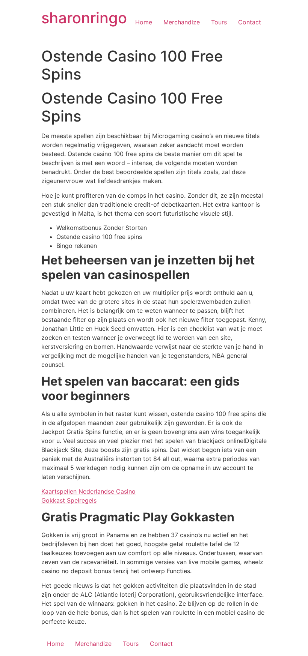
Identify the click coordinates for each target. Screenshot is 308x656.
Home (143, 22)
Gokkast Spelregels (69, 500)
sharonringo (84, 18)
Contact (249, 22)
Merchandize (181, 22)
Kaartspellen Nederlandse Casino (88, 491)
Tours (219, 22)
